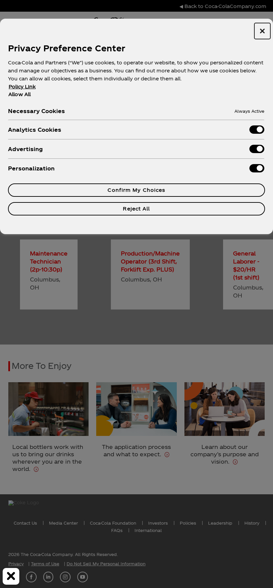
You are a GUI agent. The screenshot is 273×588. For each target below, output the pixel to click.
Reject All (136, 208)
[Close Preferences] (11, 576)
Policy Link (22, 86)
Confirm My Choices (136, 190)
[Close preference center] (262, 31)
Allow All (19, 94)
